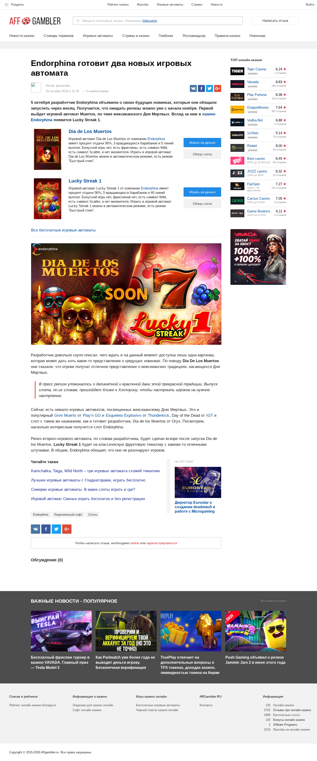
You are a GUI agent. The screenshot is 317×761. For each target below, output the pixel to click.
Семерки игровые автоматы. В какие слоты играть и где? (83, 489)
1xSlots (253, 133)
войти (135, 543)
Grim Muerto (65, 415)
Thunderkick (158, 415)
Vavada (253, 82)
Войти (310, 4)
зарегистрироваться (162, 543)
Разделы (17, 4)
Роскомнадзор (194, 36)
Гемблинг (166, 36)
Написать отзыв (275, 21)
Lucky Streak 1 (85, 180)
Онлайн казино (283, 705)
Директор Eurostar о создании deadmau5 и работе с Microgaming (195, 507)
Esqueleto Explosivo (123, 415)
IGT (209, 415)
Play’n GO (92, 415)
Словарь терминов (59, 36)
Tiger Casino (256, 69)
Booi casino (256, 158)
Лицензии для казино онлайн (93, 705)
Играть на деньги (202, 142)
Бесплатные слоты (286, 715)
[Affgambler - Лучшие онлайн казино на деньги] (35, 21)
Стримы (196, 4)
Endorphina (156, 139)
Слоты (92, 514)
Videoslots (149, 21)
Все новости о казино (273, 601)
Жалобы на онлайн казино (291, 729)
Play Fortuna (256, 94)
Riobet (252, 145)
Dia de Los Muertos (90, 131)
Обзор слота (202, 154)
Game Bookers (258, 211)
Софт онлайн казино (87, 710)
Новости (216, 4)
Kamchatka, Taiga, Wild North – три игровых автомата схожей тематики (95, 471)
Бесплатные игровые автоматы (158, 705)
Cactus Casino (258, 198)
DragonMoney (258, 107)
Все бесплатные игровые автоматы (63, 230)
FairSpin (253, 184)
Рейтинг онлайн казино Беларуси (32, 705)
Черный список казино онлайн (157, 710)
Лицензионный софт (68, 514)
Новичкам (257, 36)
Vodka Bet (255, 120)
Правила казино (227, 36)
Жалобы (143, 4)
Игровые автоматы (170, 4)
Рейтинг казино (118, 4)
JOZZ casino (257, 171)
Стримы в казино (135, 36)
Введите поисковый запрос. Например (119, 21)
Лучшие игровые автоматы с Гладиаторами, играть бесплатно (88, 480)
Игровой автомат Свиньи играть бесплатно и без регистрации (88, 499)
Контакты (206, 705)
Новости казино (21, 36)
